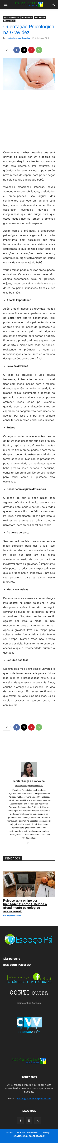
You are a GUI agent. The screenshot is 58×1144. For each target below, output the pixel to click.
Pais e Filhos (40, 17)
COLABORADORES (11, 17)
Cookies (9, 1132)
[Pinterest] (31, 50)
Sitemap (46, 1132)
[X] (24, 50)
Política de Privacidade (27, 1132)
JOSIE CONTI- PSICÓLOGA (17, 964)
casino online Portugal (29, 1002)
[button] (5, 4)
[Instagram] (29, 1120)
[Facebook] (16, 50)
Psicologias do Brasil (12, 915)
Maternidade (9, 21)
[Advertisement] (29, 119)
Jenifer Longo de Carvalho (18, 38)
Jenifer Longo (26, 17)
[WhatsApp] (39, 50)
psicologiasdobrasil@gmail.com (33, 1098)
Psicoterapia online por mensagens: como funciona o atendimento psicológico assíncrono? (25, 906)
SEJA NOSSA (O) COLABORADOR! (29, 1136)
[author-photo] (29, 776)
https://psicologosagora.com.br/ (29, 785)
